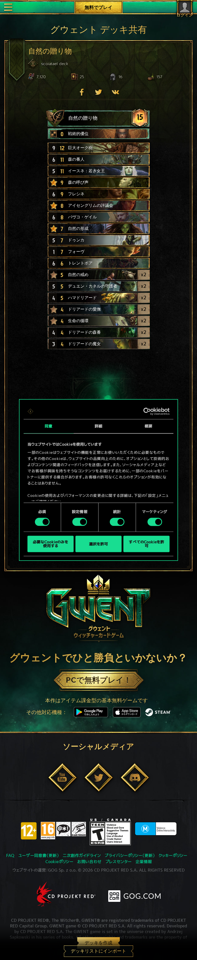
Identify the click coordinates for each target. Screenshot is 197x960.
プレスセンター (118, 861)
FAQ (10, 855)
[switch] (79, 522)
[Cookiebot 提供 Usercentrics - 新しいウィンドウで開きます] (147, 411)
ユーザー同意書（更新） (38, 855)
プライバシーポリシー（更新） (130, 855)
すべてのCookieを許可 (146, 544)
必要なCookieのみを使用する (50, 544)
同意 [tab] (48, 426)
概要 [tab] (148, 426)
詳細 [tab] (98, 426)
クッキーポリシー (173, 855)
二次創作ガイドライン (82, 855)
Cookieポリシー (59, 861)
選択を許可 (98, 544)
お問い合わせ (89, 861)
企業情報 (143, 861)
